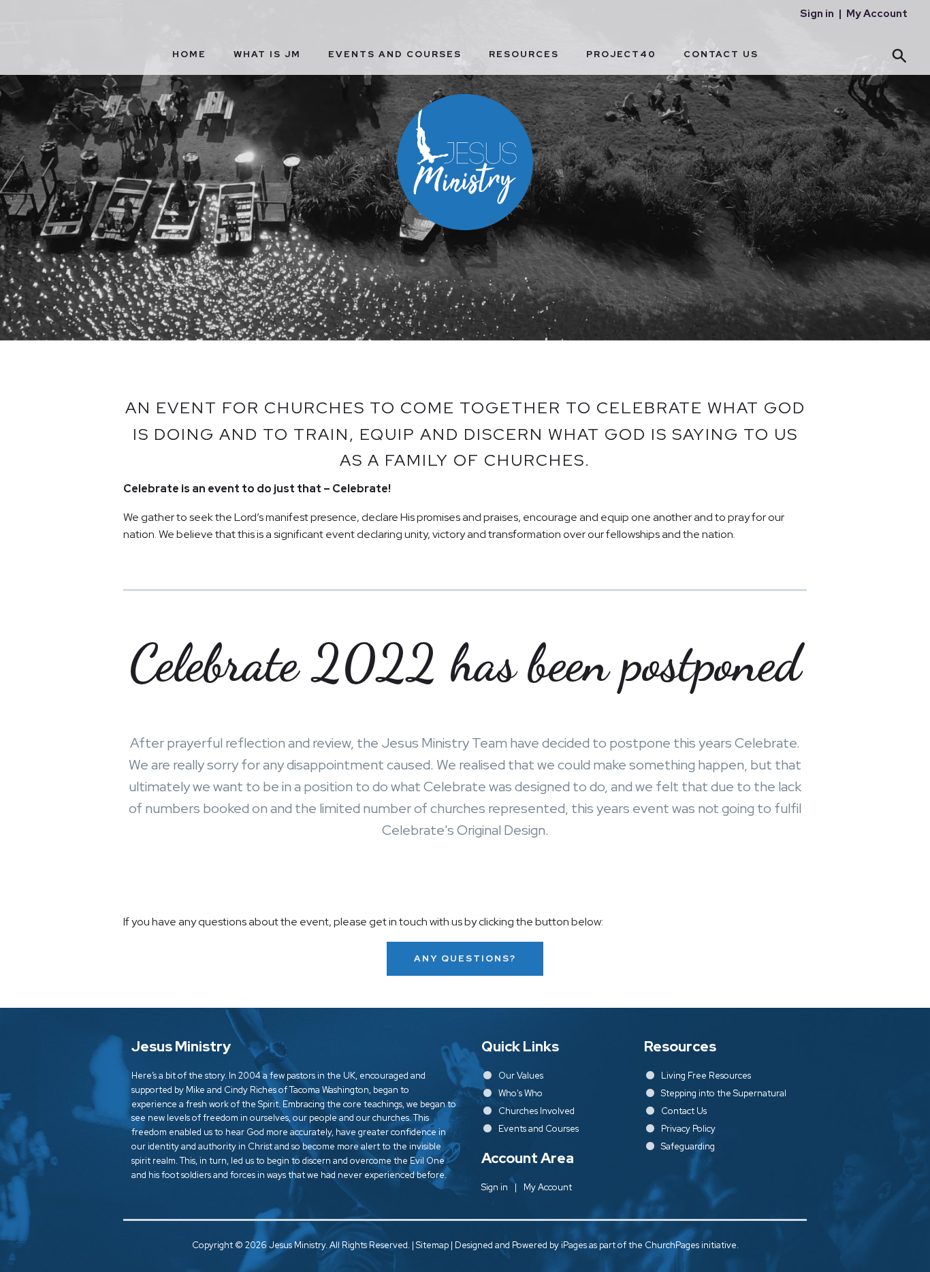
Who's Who (520, 1093)
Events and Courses (395, 54)
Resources (524, 54)
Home (189, 54)
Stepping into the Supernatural (723, 1093)
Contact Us (721, 54)
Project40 (621, 54)
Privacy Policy (688, 1128)
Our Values (520, 1075)
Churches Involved (536, 1111)
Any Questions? (465, 958)
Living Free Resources (706, 1075)
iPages (574, 1245)
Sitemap (432, 1245)
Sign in (817, 13)
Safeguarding (688, 1146)
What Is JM (267, 54)
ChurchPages (672, 1245)
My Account (877, 13)
